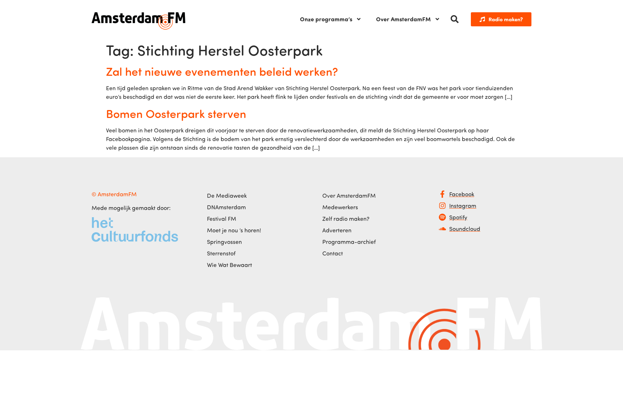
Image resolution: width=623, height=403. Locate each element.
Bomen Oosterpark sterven (176, 113)
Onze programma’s (326, 19)
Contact (332, 253)
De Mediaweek (227, 195)
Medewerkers (340, 207)
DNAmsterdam (226, 207)
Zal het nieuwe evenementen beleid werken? (222, 71)
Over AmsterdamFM (403, 19)
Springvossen (224, 241)
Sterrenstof (221, 253)
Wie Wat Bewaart (229, 264)
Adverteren (337, 230)
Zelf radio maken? (346, 218)
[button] (454, 19)
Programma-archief (349, 241)
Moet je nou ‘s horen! (234, 230)
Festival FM (221, 218)
